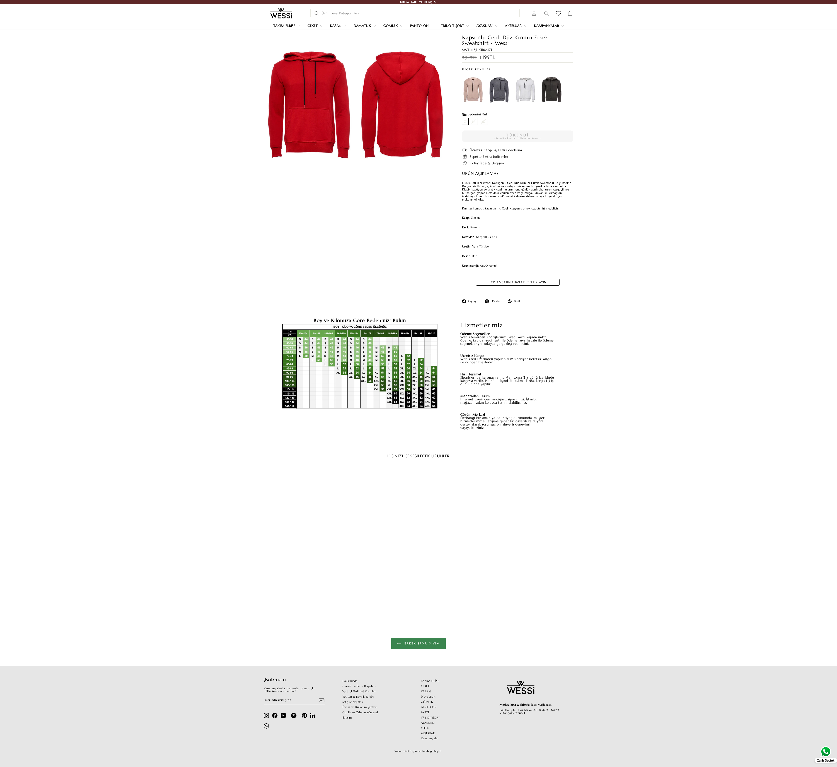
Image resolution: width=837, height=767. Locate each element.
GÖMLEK (427, 702)
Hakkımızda (350, 681)
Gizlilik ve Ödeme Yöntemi (360, 712)
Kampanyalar (547, 26)
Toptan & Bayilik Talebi (358, 696)
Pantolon (420, 26)
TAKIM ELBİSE (430, 681)
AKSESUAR (428, 733)
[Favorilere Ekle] (332, 474)
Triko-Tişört (453, 26)
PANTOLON (429, 707)
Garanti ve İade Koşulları (359, 686)
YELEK (425, 728)
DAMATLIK (428, 696)
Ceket (313, 26)
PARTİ (425, 712)
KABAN (426, 691)
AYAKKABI (427, 723)
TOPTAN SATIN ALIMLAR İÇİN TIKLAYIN (517, 282)
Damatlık (363, 26)
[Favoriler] (558, 13)
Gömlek (391, 26)
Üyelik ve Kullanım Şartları (359, 707)
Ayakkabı (485, 26)
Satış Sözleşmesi (353, 702)
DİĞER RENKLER (476, 69)
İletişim (347, 717)
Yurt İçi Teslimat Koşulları (359, 691)
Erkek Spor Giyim (421, 643)
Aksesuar (514, 26)
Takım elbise (285, 26)
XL (483, 121)
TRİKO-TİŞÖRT (430, 717)
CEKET (425, 686)
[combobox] (415, 13)
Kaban (336, 26)
